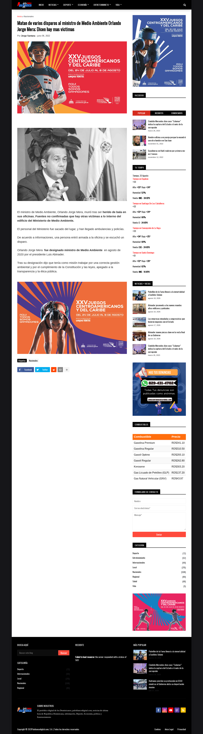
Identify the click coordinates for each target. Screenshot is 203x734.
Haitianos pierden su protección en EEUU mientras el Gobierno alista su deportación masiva (166, 684)
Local (159, 567)
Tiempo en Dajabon (140, 178)
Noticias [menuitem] (52, 4)
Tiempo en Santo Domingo (143, 252)
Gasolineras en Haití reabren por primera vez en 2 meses (166, 152)
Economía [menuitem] (82, 4)
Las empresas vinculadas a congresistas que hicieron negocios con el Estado (166, 320)
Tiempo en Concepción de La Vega (146, 228)
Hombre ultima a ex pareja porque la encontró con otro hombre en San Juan (167, 139)
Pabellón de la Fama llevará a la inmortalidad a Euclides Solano (166, 293)
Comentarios (177, 113)
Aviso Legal (169, 729)
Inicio (19, 16)
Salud (159, 581)
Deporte (159, 553)
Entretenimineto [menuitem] (101, 4)
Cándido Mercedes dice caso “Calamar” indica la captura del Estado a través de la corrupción (165, 124)
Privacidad (181, 729)
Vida (159, 586)
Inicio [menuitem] (41, 4)
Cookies (157, 729)
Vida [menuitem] (118, 4)
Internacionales (159, 562)
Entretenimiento (159, 558)
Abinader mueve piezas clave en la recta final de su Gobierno (166, 334)
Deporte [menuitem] (67, 4)
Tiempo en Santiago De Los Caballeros (148, 203)
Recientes (159, 113)
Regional (159, 576)
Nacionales (29, 16)
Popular (141, 113)
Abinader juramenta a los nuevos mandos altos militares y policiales (165, 307)
